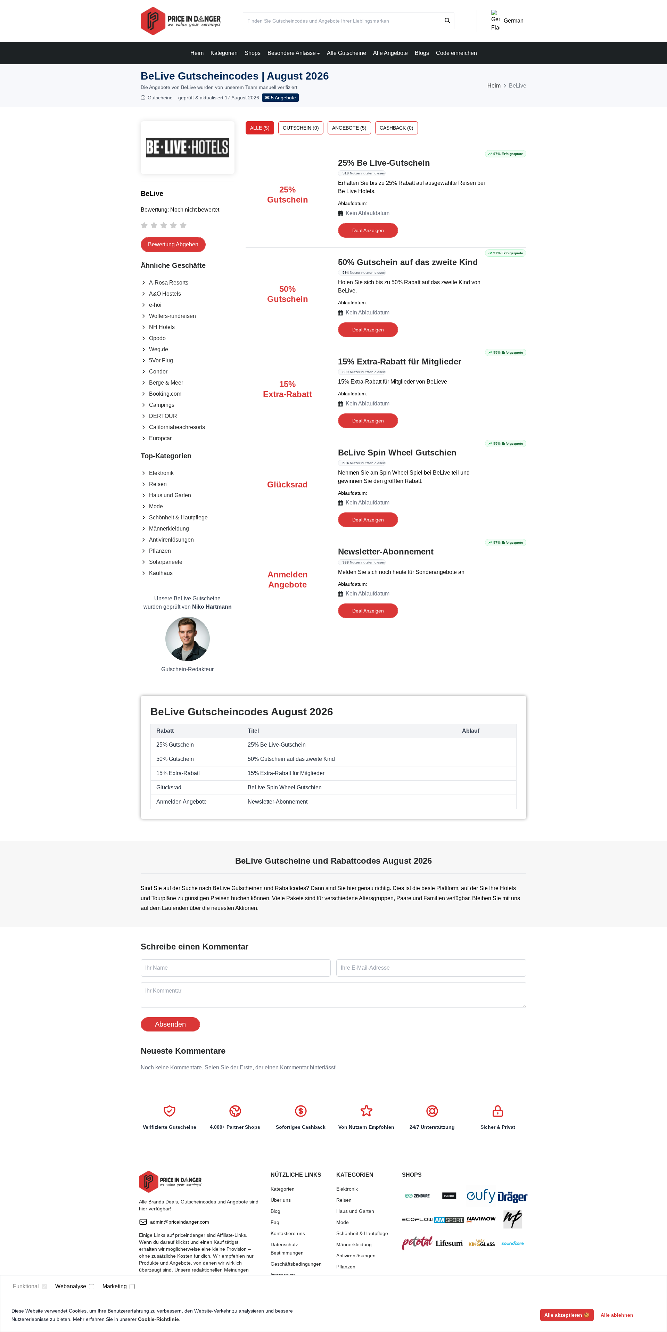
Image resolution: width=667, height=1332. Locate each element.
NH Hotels (162, 327)
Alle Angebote (390, 53)
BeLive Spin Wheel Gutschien (397, 452)
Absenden (170, 1024)
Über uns (281, 1200)
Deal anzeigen (368, 230)
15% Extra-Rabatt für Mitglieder (399, 361)
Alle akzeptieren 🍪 (567, 1315)
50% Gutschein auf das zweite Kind (408, 262)
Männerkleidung (169, 529)
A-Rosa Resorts (168, 283)
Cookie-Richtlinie (158, 1319)
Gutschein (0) (301, 128)
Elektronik (161, 473)
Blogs (422, 53)
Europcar (160, 438)
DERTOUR (163, 416)
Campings (161, 405)
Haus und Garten (170, 495)
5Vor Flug (161, 360)
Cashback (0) (396, 128)
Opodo (157, 338)
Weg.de (158, 349)
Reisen (158, 484)
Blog (275, 1211)
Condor (158, 372)
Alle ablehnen (617, 1315)
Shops (253, 53)
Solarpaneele (165, 562)
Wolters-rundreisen (172, 316)
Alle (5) (260, 128)
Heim (197, 53)
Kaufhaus (161, 573)
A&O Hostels (165, 294)
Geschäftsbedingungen (296, 1264)
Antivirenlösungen (171, 540)
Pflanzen (160, 551)
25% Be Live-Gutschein (384, 162)
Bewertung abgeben (173, 244)
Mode (156, 506)
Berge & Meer (166, 383)
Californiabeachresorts (177, 427)
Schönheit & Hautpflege (178, 517)
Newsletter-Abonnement (386, 551)
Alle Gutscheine (346, 53)
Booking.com (165, 394)
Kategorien (224, 53)
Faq (275, 1222)
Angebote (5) (349, 128)
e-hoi (155, 305)
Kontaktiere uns (288, 1233)
